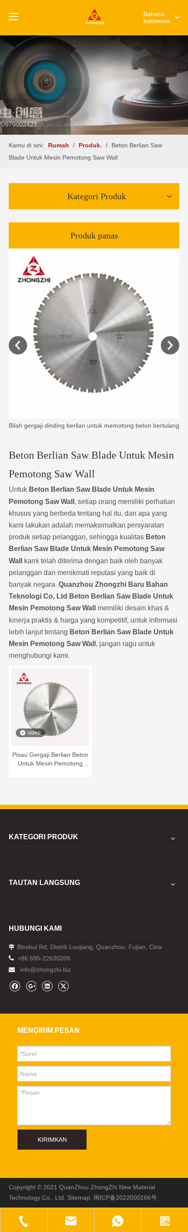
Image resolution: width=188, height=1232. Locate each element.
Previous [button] (18, 345)
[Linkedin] (47, 985)
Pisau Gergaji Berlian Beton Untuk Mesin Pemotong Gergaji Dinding (50, 759)
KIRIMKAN (52, 1139)
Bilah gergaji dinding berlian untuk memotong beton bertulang (94, 425)
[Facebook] (14, 985)
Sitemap (78, 1197)
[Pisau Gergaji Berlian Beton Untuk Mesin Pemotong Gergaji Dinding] (50, 706)
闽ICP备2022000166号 (125, 1197)
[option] (94, 339)
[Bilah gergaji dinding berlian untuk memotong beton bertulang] (94, 333)
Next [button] (170, 345)
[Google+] (30, 985)
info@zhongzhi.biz (45, 969)
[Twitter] (63, 985)
